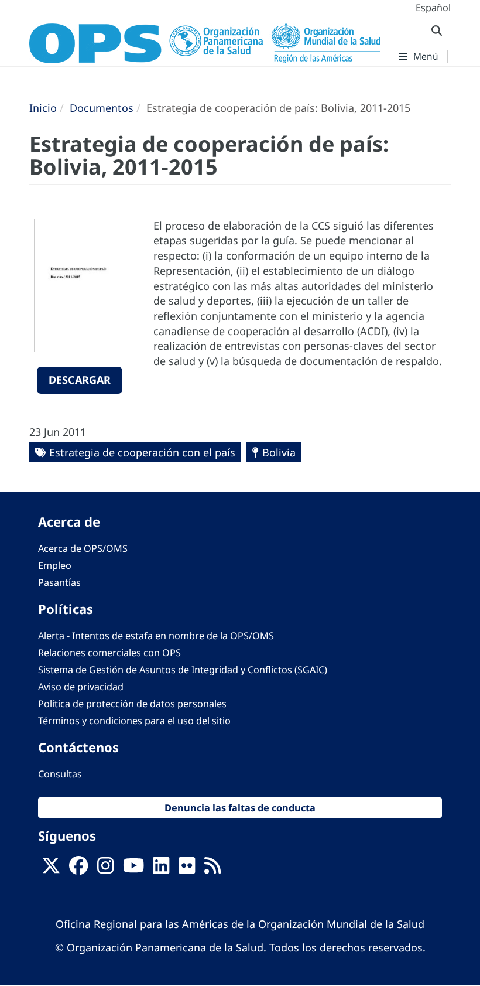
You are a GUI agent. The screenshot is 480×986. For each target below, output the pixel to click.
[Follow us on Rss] (212, 868)
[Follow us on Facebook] (78, 868)
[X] (51, 868)
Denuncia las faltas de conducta (240, 807)
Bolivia (279, 452)
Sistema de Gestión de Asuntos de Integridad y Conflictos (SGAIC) (182, 669)
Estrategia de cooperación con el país (142, 452)
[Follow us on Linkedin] (161, 868)
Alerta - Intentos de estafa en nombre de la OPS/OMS (156, 635)
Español (433, 7)
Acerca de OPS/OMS (83, 548)
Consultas (60, 773)
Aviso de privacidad (81, 686)
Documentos (101, 108)
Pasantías (59, 582)
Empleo (54, 565)
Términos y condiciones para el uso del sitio (134, 720)
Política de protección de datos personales (132, 703)
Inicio (43, 108)
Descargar (80, 380)
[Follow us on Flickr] (187, 868)
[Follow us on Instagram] (105, 868)
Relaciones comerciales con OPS (109, 652)
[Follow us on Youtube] (133, 868)
